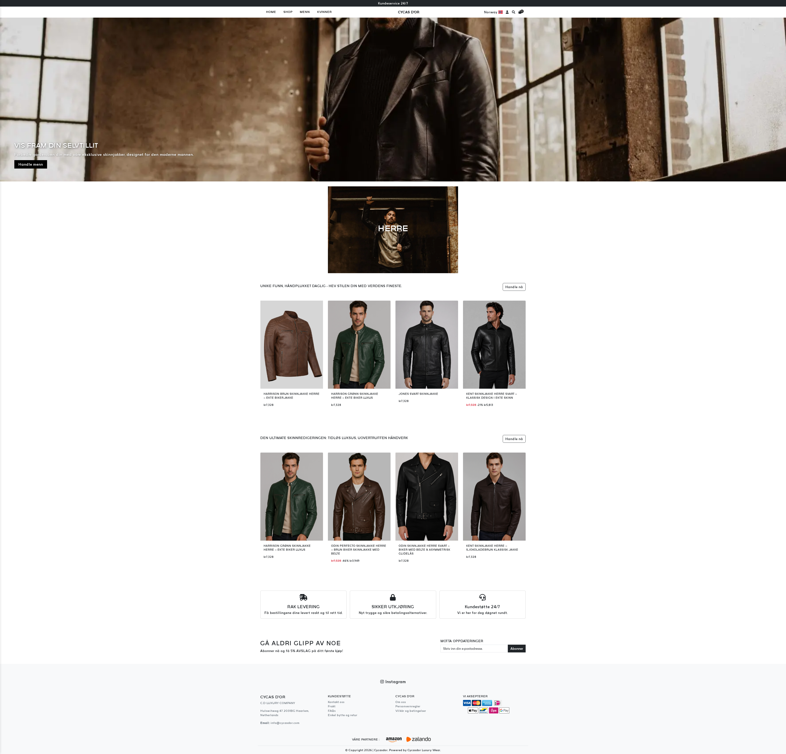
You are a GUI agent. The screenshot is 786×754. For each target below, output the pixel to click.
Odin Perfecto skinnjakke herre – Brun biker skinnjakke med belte (358, 549)
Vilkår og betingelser (410, 710)
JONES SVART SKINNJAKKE (418, 393)
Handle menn (30, 164)
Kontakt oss (336, 702)
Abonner (516, 648)
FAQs (332, 710)
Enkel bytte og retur (342, 715)
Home (271, 12)
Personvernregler (407, 706)
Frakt (331, 706)
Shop (287, 12)
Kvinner (324, 12)
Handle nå (514, 287)
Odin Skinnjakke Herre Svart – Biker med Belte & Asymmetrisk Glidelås (424, 549)
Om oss (400, 702)
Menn (305, 12)
